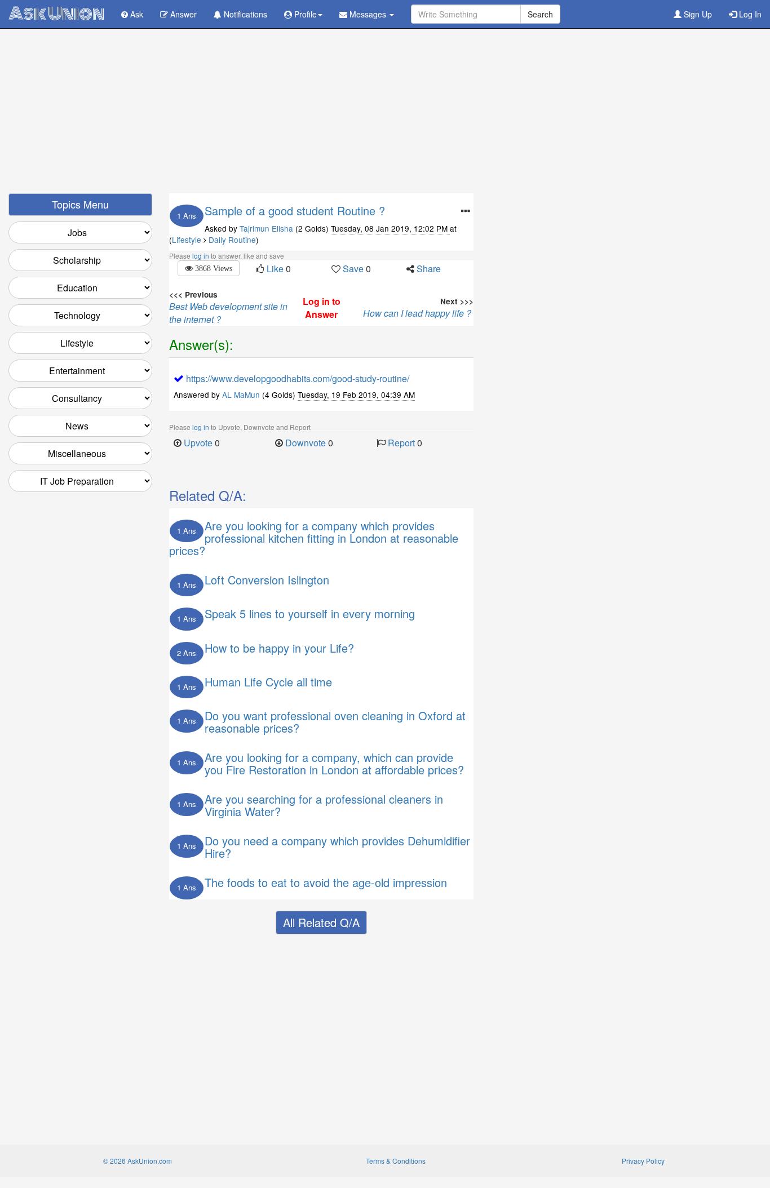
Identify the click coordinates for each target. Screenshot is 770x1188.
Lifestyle (186, 239)
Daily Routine (232, 239)
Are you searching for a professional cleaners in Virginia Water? (324, 805)
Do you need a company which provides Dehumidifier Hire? (337, 846)
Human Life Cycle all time (268, 681)
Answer (182, 14)
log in (200, 255)
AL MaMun (241, 394)
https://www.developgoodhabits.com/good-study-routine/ (297, 378)
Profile (304, 14)
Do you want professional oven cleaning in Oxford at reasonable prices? (335, 721)
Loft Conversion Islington (267, 579)
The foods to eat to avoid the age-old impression (326, 882)
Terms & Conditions (396, 1160)
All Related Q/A (321, 922)
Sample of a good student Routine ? (295, 210)
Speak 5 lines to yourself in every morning (310, 613)
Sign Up (697, 14)
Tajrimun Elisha (266, 228)
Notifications (244, 14)
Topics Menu (80, 204)
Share (429, 268)
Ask (135, 14)
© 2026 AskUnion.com (137, 1160)
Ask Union (56, 14)
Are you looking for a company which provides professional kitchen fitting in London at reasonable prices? (313, 537)
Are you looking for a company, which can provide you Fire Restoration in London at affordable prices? (334, 763)
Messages (367, 14)
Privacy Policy (643, 1160)
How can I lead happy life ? (418, 313)
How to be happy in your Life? (279, 648)
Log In (749, 14)
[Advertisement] (385, 114)
